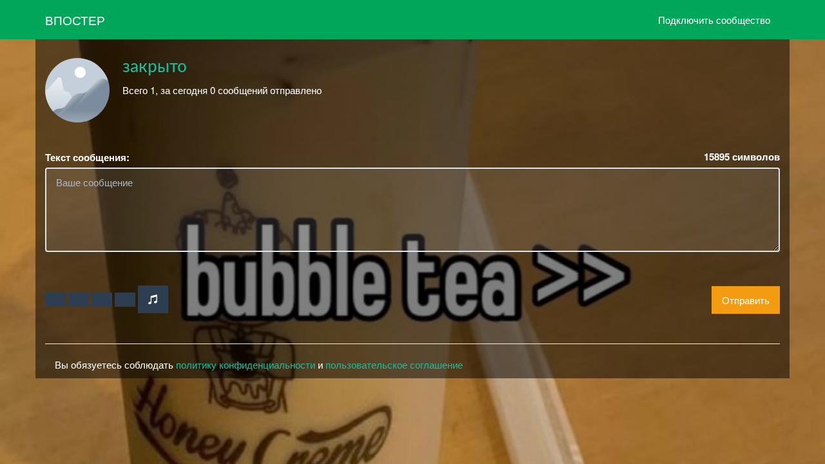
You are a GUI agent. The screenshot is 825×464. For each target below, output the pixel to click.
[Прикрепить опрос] (102, 300)
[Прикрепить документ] (125, 300)
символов (742, 157)
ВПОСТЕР (75, 19)
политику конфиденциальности (245, 364)
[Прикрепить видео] (78, 300)
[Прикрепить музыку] (153, 299)
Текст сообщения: (87, 157)
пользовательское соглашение (394, 364)
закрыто (154, 67)
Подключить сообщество (714, 19)
